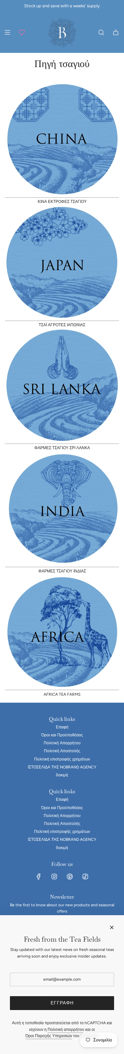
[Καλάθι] (115, 32)
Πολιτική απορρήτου (66, 1029)
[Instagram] (54, 876)
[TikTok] (85, 876)
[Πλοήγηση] (7, 32)
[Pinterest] (69, 876)
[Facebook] (38, 876)
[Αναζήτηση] (101, 32)
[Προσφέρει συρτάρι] (22, 32)
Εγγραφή (62, 1003)
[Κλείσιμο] (111, 927)
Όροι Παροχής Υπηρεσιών (48, 1036)
